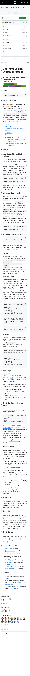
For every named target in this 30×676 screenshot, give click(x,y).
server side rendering (9, 285)
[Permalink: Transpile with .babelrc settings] (1, 234)
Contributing (8, 133)
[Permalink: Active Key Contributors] (1, 545)
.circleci (6, 26)
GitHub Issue (15, 507)
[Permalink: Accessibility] (1, 446)
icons (6, 51)
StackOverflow (15, 503)
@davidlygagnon (10, 560)
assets (6, 39)
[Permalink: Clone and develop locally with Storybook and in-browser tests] (1, 411)
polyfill (4, 119)
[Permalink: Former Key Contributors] (1, 557)
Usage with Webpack (11, 141)
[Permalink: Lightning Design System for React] (1, 70)
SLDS (11, 377)
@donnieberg (9, 564)
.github (6, 29)
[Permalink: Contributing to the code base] (1, 404)
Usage (7, 124)
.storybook (7, 35)
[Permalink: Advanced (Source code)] (1, 193)
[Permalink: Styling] (1, 253)
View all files (15, 58)
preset (6, 55)
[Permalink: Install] (1, 90)
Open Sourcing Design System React (15, 143)
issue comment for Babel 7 (10, 249)
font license (14, 588)
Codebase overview (11, 135)
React (21, 106)
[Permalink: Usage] (1, 149)
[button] (26, 95)
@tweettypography (10, 566)
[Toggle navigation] (2, 2)
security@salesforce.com (10, 517)
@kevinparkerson (10, 551)
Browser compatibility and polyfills (15, 139)
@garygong (8, 548)
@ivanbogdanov (9, 568)
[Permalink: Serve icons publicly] (1, 277)
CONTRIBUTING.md (17, 426)
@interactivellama (10, 553)
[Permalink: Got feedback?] (1, 497)
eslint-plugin (8, 48)
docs (6, 45)
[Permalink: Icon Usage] (1, 371)
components (8, 42)
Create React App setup (12, 137)
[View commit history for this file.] (26, 22)
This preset (19, 213)
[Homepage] (15, 2)
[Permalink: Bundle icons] (1, 334)
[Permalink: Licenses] (1, 572)
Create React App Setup (17, 185)
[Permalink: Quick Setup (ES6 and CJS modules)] (1, 155)
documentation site (8, 207)
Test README (7, 428)
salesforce (6, 7)
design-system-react (18, 7)
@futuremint (8, 562)
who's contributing (14, 441)
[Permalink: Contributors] (1, 532)
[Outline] (28, 63)
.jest (6, 32)
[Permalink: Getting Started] (1, 100)
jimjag (6, 22)
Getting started (9, 126)
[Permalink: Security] (1, 511)
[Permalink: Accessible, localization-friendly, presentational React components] (1, 79)
